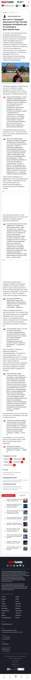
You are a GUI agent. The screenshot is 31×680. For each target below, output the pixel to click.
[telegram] (23, 565)
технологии (7, 474)
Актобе (17, 601)
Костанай (17, 606)
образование (7, 472)
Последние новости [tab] (8, 495)
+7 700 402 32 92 (6, 639)
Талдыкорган (18, 610)
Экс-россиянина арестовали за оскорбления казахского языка (14, 518)
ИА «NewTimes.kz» (15, 60)
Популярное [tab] (22, 495)
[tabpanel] (15, 526)
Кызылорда (4, 608)
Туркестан (18, 613)
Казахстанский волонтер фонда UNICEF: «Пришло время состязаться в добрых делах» (15, 481)
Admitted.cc (14, 86)
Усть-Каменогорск (6, 617)
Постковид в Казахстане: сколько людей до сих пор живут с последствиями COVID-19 (15, 512)
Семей (17, 599)
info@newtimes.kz (6, 649)
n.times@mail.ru (5, 644)
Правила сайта (15, 660)
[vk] (7, 565)
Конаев (17, 617)
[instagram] (14, 565)
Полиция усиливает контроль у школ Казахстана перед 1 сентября (14, 548)
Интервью (5, 12)
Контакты (15, 666)
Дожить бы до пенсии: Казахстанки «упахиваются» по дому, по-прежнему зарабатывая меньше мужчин (12, 488)
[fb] (11, 565)
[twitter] (20, 565)
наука (12, 474)
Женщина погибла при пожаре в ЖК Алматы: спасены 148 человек (15, 524)
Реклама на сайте (15, 664)
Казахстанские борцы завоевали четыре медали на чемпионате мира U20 (14, 536)
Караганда (18, 603)
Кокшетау (4, 606)
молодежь (18, 472)
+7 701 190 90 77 (6, 651)
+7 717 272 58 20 (6, 637)
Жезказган (18, 615)
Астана (3, 596)
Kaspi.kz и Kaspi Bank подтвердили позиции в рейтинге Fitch (15, 500)
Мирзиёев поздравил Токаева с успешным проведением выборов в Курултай (14, 506)
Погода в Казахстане (7, 624)
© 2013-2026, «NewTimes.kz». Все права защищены (15, 656)
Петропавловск (5, 610)
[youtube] (17, 565)
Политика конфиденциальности (15, 658)
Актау (3, 601)
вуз (13, 472)
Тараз (3, 613)
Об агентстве (15, 662)
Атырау (3, 603)
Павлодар (17, 608)
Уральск (4, 615)
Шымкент (4, 599)
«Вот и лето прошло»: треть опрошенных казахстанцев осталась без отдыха (13, 530)
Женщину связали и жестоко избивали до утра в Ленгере (13, 542)
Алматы (17, 596)
